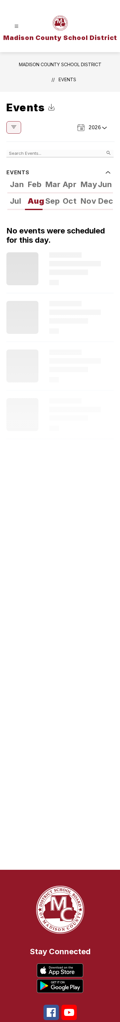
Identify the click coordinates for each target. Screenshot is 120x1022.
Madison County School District (60, 64)
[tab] (16, 185)
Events (67, 79)
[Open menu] (16, 26)
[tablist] (60, 185)
